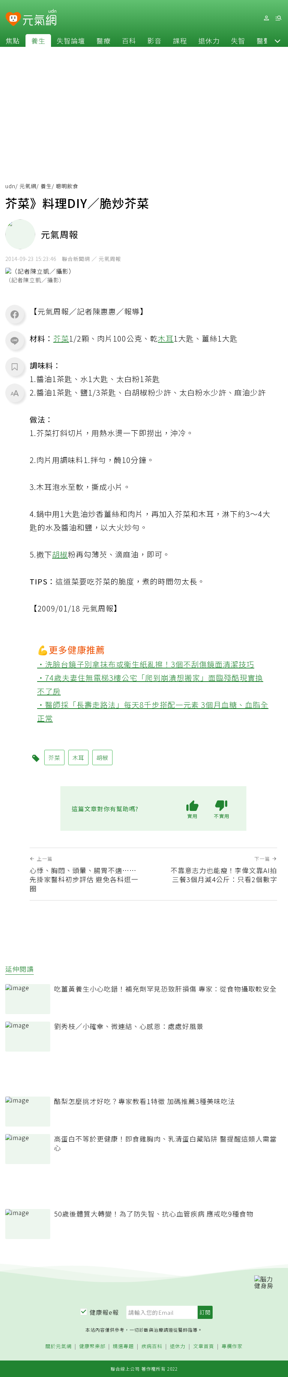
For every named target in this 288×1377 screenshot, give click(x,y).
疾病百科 (151, 1346)
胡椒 (60, 554)
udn (10, 186)
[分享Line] (14, 340)
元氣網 (28, 186)
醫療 (103, 40)
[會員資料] (266, 18)
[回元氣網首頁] (39, 18)
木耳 (166, 338)
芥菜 (61, 338)
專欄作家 (232, 1346)
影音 (154, 40)
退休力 (209, 40)
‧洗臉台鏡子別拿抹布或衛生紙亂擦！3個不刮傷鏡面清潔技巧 (145, 664)
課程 (180, 40)
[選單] (278, 18)
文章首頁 (203, 1346)
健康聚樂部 (92, 1346)
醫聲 (263, 40)
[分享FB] (14, 314)
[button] (277, 40)
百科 (129, 40)
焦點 (13, 40)
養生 (38, 40)
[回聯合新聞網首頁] (13, 19)
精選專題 (123, 1346)
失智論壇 (71, 40)
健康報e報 (104, 1312)
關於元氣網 (58, 1346)
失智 (238, 40)
